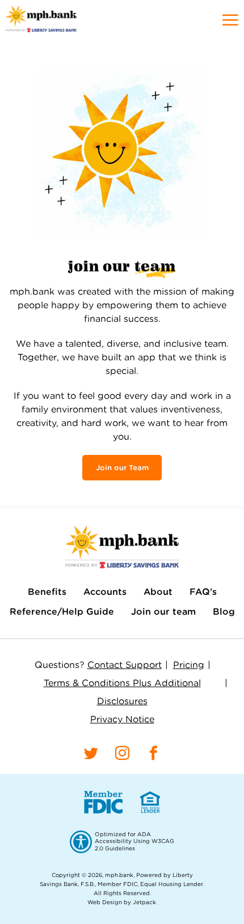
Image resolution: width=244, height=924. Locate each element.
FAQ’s (203, 591)
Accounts (105, 591)
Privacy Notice (122, 719)
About (158, 591)
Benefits (47, 591)
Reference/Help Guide (62, 611)
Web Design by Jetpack (121, 902)
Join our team (163, 611)
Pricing (188, 664)
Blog (224, 611)
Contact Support (124, 664)
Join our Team (122, 467)
